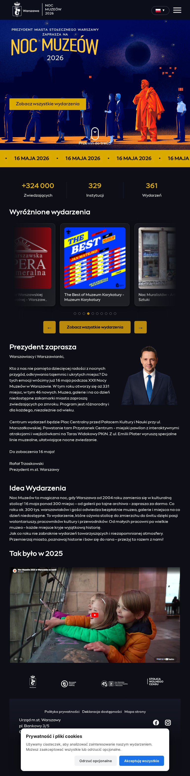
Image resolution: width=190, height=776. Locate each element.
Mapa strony (135, 712)
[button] (75, 313)
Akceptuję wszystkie (141, 761)
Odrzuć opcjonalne (95, 761)
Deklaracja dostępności (102, 712)
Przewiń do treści (95, 143)
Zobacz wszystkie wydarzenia (48, 104)
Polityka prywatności (62, 712)
